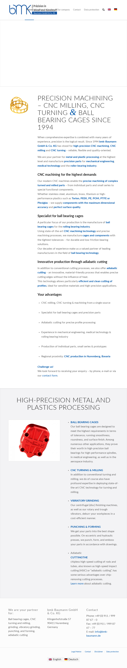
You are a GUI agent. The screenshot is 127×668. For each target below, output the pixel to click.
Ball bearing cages (84, 422)
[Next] (53, 440)
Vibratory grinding (85, 500)
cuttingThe (79, 557)
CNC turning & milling (87, 470)
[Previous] (16, 440)
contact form (49, 375)
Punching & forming (86, 527)
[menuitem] (29, 10)
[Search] (103, 10)
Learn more (77, 583)
